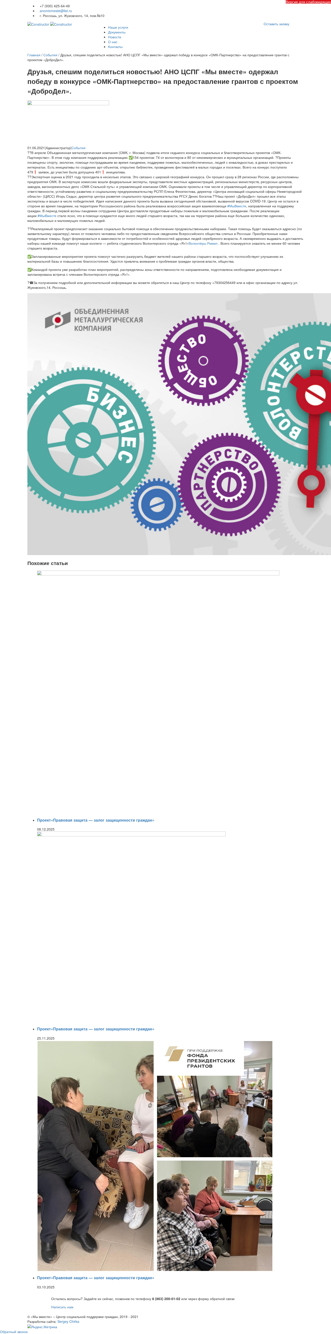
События (78, 147)
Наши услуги (118, 27)
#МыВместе (236, 205)
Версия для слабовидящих (308, 2)
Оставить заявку (276, 23)
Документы (117, 32)
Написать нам (62, 1306)
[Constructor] (49, 23)
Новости (114, 36)
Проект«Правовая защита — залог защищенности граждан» (95, 820)
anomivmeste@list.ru (56, 10)
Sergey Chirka (68, 1321)
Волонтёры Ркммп (203, 243)
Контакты (115, 46)
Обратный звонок (14, 1331)
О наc (112, 41)
